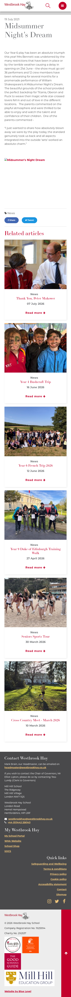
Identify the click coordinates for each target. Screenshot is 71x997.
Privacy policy (58, 874)
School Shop (11, 846)
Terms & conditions (55, 869)
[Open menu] (61, 6)
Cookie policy (59, 879)
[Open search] (48, 6)
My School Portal (14, 835)
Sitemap (61, 894)
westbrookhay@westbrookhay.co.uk (30, 818)
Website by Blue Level (17, 991)
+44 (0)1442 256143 (19, 822)
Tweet (30, 220)
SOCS (7, 851)
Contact (62, 889)
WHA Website (12, 841)
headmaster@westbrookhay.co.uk (25, 767)
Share (12, 220)
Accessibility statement (52, 884)
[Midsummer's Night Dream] (35, 181)
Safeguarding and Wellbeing (49, 863)
